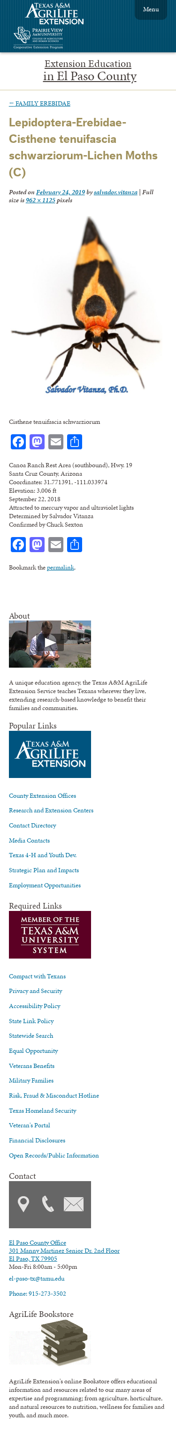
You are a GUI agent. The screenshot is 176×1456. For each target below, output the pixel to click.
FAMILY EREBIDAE (39, 103)
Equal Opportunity (33, 1050)
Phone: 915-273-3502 (37, 1293)
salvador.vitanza (116, 192)
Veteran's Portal (29, 1125)
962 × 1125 (40, 200)
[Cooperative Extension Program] (64, 39)
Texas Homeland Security (42, 1110)
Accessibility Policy (34, 1005)
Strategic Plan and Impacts (44, 870)
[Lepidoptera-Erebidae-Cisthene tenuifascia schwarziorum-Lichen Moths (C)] (86, 394)
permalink (60, 567)
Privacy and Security (35, 990)
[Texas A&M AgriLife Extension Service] (60, 15)
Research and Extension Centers (51, 810)
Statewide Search (31, 1035)
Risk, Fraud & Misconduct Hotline (54, 1095)
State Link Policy (31, 1021)
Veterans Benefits (31, 1065)
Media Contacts (29, 840)
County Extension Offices (42, 795)
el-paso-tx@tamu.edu (36, 1278)
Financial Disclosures (37, 1140)
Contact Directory (32, 825)
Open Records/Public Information (54, 1155)
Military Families (31, 1080)
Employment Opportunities (45, 885)
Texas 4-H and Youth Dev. (43, 855)
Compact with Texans (37, 976)
